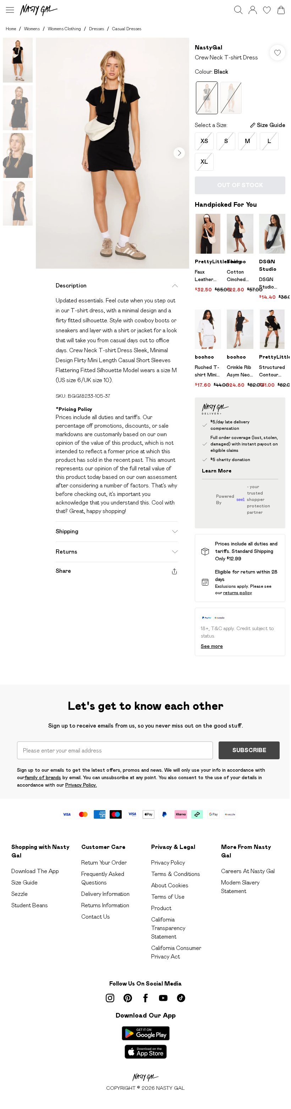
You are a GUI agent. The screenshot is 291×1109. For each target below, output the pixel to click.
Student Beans (29, 905)
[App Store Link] (146, 1042)
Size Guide (24, 883)
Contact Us (95, 917)
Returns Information (105, 905)
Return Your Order (104, 863)
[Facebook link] (145, 998)
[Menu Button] (10, 10)
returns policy (237, 592)
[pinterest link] (127, 998)
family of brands (42, 777)
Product (161, 908)
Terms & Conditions (175, 874)
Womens (32, 28)
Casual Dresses (126, 28)
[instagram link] (110, 998)
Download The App (35, 871)
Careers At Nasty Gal (248, 871)
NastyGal (208, 47)
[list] (112, 153)
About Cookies (169, 885)
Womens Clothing (64, 28)
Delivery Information (105, 894)
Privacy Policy (168, 863)
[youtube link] (163, 998)
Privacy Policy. (81, 785)
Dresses (96, 28)
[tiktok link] (181, 998)
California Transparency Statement (168, 928)
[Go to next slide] (179, 153)
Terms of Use (168, 897)
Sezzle (19, 894)
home (11, 28)
